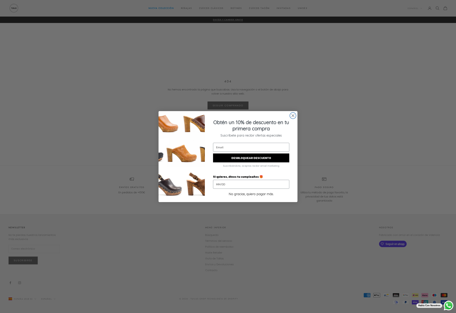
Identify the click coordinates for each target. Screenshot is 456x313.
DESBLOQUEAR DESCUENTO (251, 158)
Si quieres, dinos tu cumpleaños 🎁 (238, 176)
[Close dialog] (293, 116)
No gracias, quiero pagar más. (251, 194)
